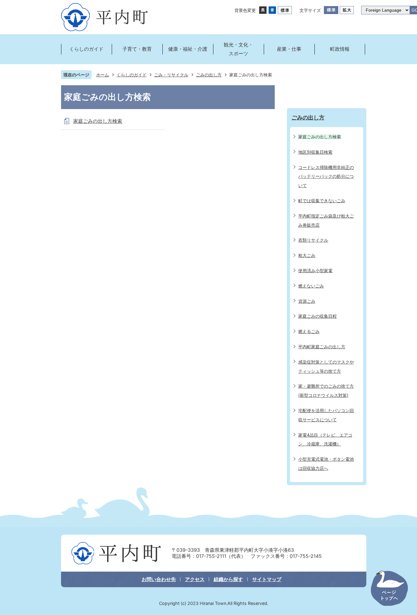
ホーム (102, 74)
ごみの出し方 (209, 74)
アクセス (195, 579)
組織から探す (228, 579)
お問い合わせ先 (159, 579)
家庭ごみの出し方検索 (97, 121)
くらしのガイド (132, 74)
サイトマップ (266, 579)
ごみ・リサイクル (171, 74)
